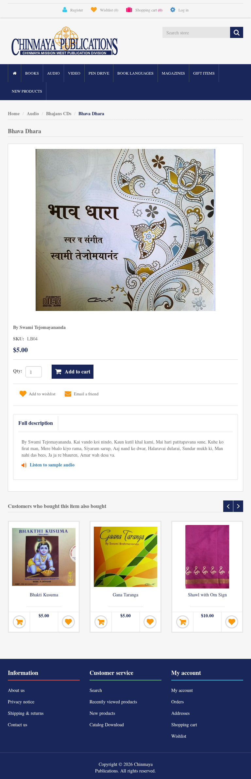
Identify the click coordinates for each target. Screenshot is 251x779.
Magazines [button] (173, 73)
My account (182, 690)
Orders (177, 701)
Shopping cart (184, 724)
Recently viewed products (113, 701)
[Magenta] (207, 557)
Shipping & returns (25, 713)
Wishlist (178, 736)
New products (27, 91)
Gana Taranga (125, 595)
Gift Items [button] (204, 73)
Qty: (17, 370)
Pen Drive (99, 73)
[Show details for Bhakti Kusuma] (43, 557)
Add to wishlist (42, 394)
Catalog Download (107, 724)
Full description (35, 422)
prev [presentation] (228, 506)
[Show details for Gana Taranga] (125, 557)
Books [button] (32, 73)
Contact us (17, 724)
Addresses (180, 713)
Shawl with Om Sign (207, 595)
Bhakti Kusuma (44, 595)
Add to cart (77, 371)
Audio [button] (53, 73)
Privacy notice (21, 701)
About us (16, 690)
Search (96, 690)
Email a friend (86, 394)
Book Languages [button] (135, 73)
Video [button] (74, 73)
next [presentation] (238, 506)
